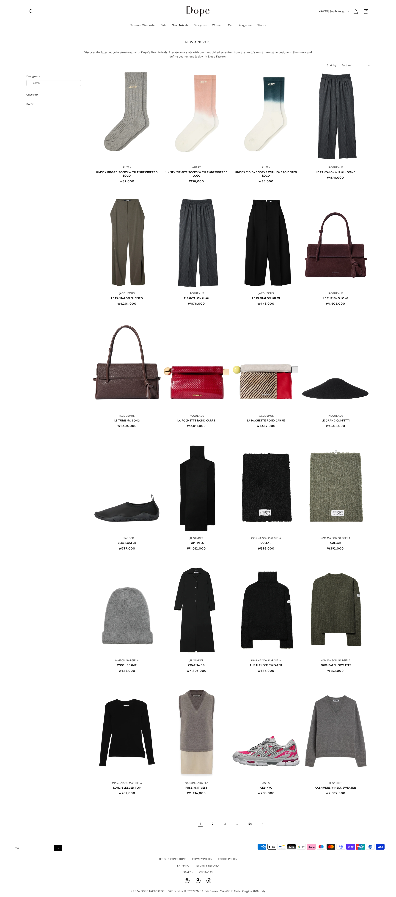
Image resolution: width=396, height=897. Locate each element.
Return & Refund (207, 865)
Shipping (183, 865)
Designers (33, 76)
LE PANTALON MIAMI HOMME (335, 172)
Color (29, 104)
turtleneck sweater (266, 665)
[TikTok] (209, 882)
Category (32, 94)
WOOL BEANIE (127, 665)
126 (250, 823)
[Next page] (262, 823)
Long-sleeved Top (127, 787)
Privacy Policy (202, 859)
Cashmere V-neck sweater (335, 787)
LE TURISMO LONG (335, 298)
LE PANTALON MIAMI (197, 298)
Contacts (206, 872)
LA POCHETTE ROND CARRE (196, 420)
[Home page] (198, 11)
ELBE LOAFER (127, 542)
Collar (266, 542)
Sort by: (332, 65)
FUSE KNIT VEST (196, 787)
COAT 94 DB (196, 665)
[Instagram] (187, 882)
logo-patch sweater (335, 665)
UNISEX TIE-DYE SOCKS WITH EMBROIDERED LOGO (196, 174)
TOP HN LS (196, 542)
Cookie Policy (227, 859)
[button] (31, 11)
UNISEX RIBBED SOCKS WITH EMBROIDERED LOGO (127, 174)
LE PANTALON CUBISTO (127, 298)
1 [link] (200, 823)
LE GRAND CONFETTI (336, 420)
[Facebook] (198, 882)
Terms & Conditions (173, 859)
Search (188, 872)
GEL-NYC (266, 787)
